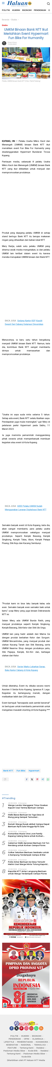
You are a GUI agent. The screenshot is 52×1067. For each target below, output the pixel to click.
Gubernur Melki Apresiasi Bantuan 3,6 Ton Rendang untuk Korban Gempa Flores (28, 844)
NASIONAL (26, 1045)
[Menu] (4, 3)
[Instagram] (26, 1028)
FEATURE (12, 1048)
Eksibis (5, 25)
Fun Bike (21, 770)
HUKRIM (25, 1036)
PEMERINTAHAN (25, 1042)
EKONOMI (36, 1036)
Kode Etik (33, 1051)
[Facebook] (11, 1028)
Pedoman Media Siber (14, 1051)
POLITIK (14, 1036)
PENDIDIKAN (15, 1039)
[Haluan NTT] (19, 4)
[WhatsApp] (36, 1028)
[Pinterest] (21, 1028)
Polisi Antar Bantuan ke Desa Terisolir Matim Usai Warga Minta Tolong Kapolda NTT (28, 863)
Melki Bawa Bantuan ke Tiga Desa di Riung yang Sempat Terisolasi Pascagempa (26, 816)
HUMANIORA (42, 1042)
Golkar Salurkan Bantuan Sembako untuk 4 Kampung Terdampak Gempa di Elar (28, 853)
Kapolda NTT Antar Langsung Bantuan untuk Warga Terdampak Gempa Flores (27, 872)
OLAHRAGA (37, 1039)
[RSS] (41, 1028)
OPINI (26, 1039)
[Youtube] (31, 1028)
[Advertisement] (26, 111)
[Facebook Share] (27, 779)
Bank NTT (8, 770)
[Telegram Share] (43, 779)
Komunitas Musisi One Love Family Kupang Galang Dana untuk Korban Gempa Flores (25, 834)
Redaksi (40, 1048)
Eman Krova (12, 42)
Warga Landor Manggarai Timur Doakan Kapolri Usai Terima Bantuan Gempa (28, 806)
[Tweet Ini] (32, 779)
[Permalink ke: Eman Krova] (4, 43)
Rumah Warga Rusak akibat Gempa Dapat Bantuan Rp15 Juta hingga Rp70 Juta (28, 825)
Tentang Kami (26, 1048)
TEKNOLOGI (40, 1045)
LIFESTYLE (9, 1042)
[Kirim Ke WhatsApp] (48, 779)
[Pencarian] (48, 4)
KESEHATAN (12, 1045)
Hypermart (34, 770)
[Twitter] (16, 1028)
